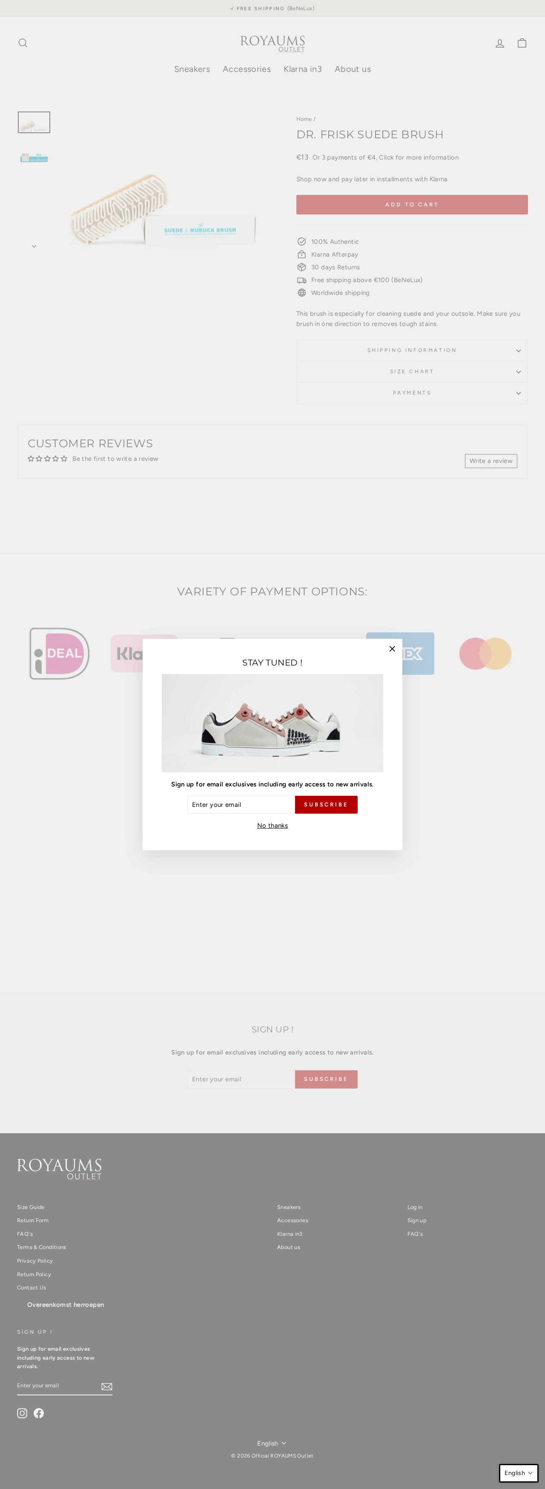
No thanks (272, 825)
